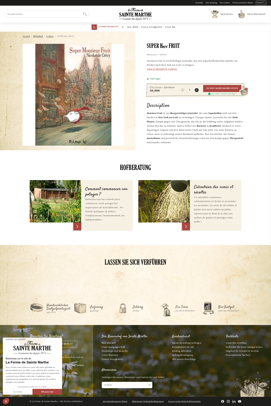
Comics (50, 36)
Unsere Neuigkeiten (151, 27)
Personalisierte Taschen (238, 355)
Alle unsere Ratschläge (184, 359)
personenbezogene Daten (115, 401)
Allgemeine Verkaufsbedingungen (148, 401)
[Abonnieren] (149, 385)
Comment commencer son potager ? (106, 191)
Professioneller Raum (243, 3)
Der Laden (225, 3)
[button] (105, 27)
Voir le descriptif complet (162, 69)
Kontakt (199, 3)
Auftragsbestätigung (182, 355)
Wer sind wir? (109, 343)
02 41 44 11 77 (65, 344)
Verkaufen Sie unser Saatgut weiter (244, 347)
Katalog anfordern (181, 351)
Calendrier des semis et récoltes (213, 189)
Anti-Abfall (132, 27)
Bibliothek (38, 36)
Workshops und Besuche (115, 351)
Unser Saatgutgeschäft (113, 347)
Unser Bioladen (110, 355)
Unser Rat (170, 27)
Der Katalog (211, 3)
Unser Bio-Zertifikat (236, 343)
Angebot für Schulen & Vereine (242, 351)
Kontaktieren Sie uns (183, 347)
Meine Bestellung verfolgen (186, 343)
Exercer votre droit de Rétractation (184, 401)
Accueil (26, 36)
